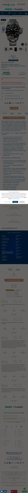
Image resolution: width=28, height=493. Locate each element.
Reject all (22, 201)
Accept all (15, 201)
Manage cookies (7, 201)
